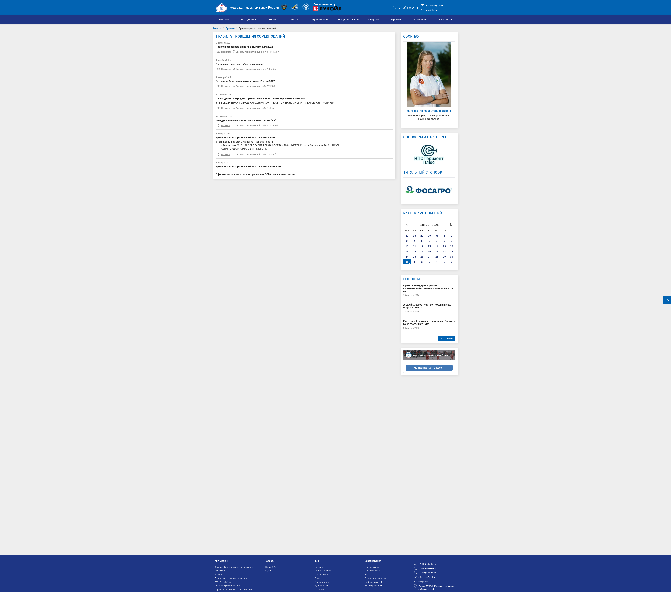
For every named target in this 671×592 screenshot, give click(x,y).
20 (429, 251)
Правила (230, 28)
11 (414, 246)
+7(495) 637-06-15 (407, 7)
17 (407, 251)
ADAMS (218, 574)
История (319, 566)
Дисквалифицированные (227, 585)
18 (414, 251)
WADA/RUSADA (223, 581)
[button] (248, 19)
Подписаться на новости (431, 367)
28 (414, 235)
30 (429, 235)
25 (414, 256)
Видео (268, 570)
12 (421, 246)
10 (407, 246)
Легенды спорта (323, 570)
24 (407, 256)
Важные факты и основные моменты (234, 566)
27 (407, 235)
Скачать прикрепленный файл (251, 51)
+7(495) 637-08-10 (427, 568)
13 (429, 246)
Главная (217, 28)
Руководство (321, 585)
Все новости (446, 338)
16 (451, 246)
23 (451, 251)
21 (436, 251)
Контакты (220, 570)
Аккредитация (322, 581)
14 (436, 246)
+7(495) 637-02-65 (427, 572)
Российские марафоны (377, 578)
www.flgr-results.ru (374, 585)
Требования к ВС (373, 581)
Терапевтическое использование (232, 578)
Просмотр (226, 51)
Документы (321, 589)
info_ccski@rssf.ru (435, 5)
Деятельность (322, 574)
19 (421, 251)
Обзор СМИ (270, 566)
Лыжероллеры (372, 570)
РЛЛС (367, 574)
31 (436, 235)
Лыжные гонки (372, 566)
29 (421, 235)
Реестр (318, 578)
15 (444, 246)
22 (444, 251)
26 (421, 256)
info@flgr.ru (431, 10)
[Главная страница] (221, 7)
